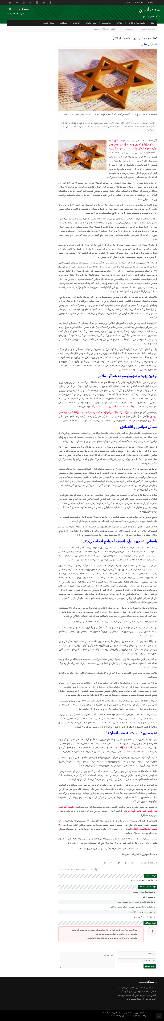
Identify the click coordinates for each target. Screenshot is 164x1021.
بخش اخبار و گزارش (136, 23)
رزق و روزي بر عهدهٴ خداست (142, 911)
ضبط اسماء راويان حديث (143, 892)
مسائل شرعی (48, 23)
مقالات (119, 23)
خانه (152, 23)
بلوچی (127, 2)
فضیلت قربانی (148, 897)
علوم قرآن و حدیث (101, 29)
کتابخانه (76, 23)
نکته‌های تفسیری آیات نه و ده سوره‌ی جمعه (136, 902)
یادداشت (63, 23)
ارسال (150, 45)
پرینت (141, 44)
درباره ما (151, 2)
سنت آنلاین (68, 114)
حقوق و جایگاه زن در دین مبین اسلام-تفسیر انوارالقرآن (131, 906)
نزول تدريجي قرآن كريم (144, 916)
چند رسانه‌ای (91, 23)
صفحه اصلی (128, 29)
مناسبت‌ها (106, 23)
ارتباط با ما (139, 2)
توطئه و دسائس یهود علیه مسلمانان (135, 38)
